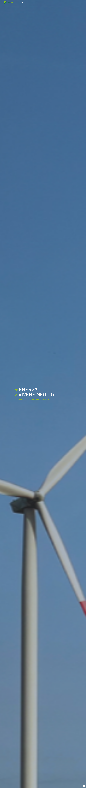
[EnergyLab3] (9, 2)
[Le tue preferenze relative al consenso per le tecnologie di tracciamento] (84, 786)
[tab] (23, 2)
